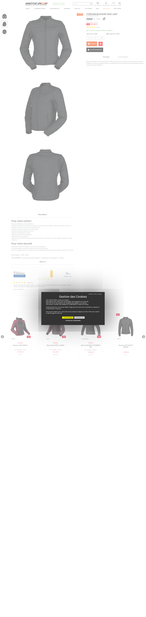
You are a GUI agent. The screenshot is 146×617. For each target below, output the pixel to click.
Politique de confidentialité (73, 320)
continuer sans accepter (95, 294)
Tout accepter (68, 317)
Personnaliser (79, 317)
